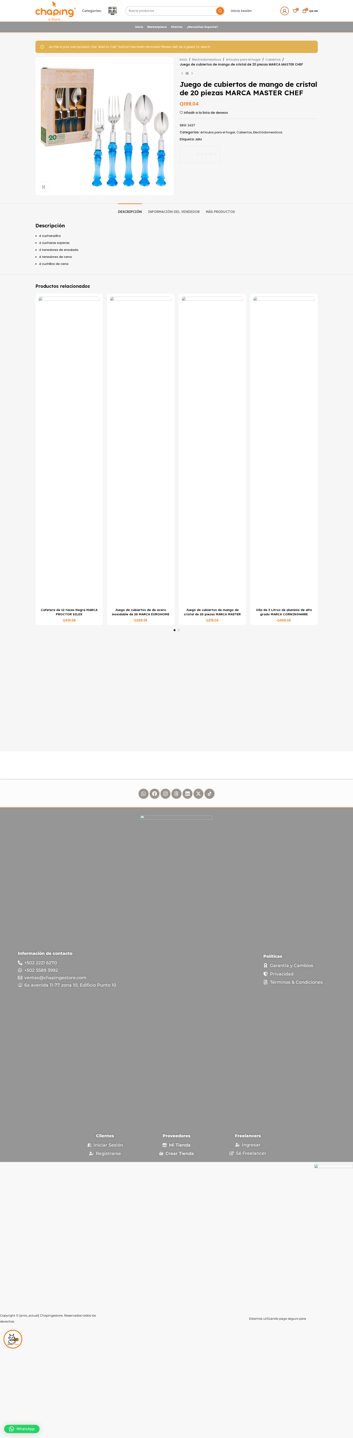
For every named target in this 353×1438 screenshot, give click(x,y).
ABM (198, 139)
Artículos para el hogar (243, 59)
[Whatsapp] (143, 794)
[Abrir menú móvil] (112, 11)
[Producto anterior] (182, 73)
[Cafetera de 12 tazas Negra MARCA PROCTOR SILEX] (69, 451)
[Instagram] (165, 794)
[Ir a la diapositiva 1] (175, 630)
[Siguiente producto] (192, 73)
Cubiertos (273, 59)
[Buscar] (220, 11)
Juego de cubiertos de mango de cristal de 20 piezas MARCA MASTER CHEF (212, 614)
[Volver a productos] (187, 73)
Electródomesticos (206, 59)
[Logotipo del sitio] (55, 10)
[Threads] (176, 794)
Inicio (183, 59)
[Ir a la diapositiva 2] (179, 630)
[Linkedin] (187, 794)
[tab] (130, 209)
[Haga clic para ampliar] (44, 187)
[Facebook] (154, 794)
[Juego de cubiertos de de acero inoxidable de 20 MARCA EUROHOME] (140, 451)
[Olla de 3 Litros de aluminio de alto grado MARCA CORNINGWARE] (284, 451)
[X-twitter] (198, 794)
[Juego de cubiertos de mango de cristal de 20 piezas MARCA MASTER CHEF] (212, 451)
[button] (22, 1429)
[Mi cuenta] (284, 11)
